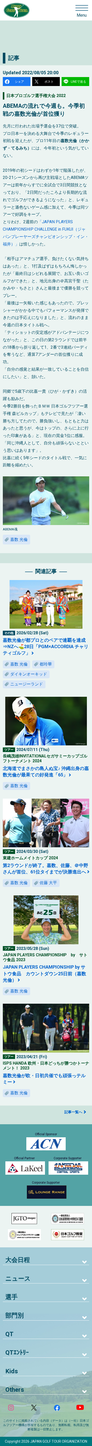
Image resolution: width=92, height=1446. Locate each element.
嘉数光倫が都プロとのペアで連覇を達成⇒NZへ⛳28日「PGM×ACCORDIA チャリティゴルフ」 (45, 646)
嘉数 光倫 (19, 539)
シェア (19, 81)
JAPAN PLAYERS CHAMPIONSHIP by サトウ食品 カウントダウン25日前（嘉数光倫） (44, 973)
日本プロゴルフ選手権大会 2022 (36, 95)
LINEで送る (78, 81)
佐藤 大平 (48, 882)
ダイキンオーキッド (28, 674)
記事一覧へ (73, 1112)
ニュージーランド (26, 684)
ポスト (49, 81)
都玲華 (46, 664)
